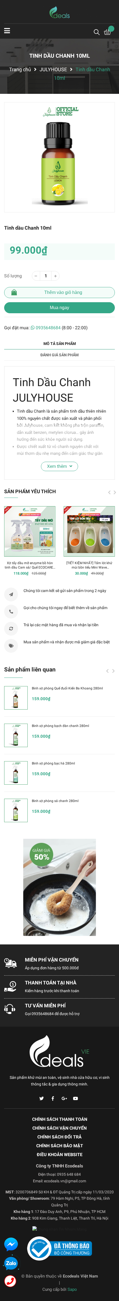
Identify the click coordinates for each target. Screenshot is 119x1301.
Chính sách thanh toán (59, 1119)
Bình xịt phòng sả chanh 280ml (55, 801)
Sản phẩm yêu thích (30, 491)
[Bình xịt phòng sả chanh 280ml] (16, 810)
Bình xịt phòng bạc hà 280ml (53, 763)
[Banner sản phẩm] (59, 887)
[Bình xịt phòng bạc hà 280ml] (16, 773)
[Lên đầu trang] (109, 1275)
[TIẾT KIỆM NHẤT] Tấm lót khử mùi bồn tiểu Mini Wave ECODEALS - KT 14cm (89, 567)
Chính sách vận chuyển (59, 1128)
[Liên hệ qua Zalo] (11, 1264)
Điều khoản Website (59, 1154)
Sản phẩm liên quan (30, 669)
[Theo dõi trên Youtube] (75, 1099)
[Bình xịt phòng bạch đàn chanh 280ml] (16, 735)
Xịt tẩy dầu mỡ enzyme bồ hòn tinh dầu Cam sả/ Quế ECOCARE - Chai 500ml (30, 567)
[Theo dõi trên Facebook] (53, 1099)
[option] (59, 157)
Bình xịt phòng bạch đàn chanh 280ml (60, 726)
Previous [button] (109, 492)
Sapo (72, 1289)
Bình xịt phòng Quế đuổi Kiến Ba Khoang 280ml (67, 688)
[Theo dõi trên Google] (64, 1099)
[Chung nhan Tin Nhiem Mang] (59, 1230)
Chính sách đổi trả (59, 1137)
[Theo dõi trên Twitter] (41, 1099)
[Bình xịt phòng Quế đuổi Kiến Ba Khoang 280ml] (16, 698)
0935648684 (48, 327)
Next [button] (115, 492)
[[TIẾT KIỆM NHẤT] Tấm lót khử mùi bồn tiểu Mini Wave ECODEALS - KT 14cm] (89, 531)
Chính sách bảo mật (59, 1145)
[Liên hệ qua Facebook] (11, 1244)
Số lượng (13, 275)
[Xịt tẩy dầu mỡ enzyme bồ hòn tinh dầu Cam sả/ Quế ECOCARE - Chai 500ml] (29, 531)
